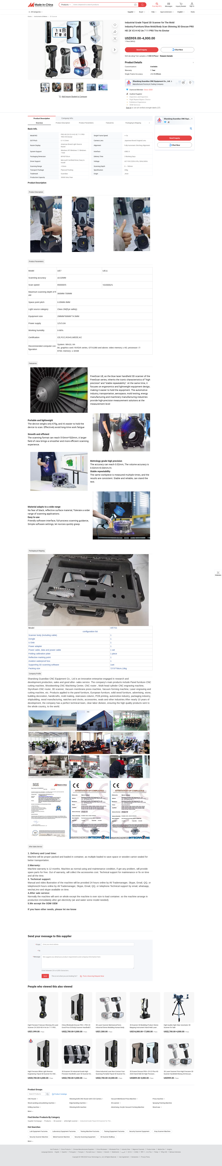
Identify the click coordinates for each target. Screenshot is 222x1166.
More (30, 1141)
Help (153, 12)
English (57, 1152)
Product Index (151, 1149)
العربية (123, 1152)
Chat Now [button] (179, 50)
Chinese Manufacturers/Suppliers (83, 1149)
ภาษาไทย (149, 1152)
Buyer (141, 12)
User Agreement (124, 1157)
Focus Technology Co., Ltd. (95, 1157)
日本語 (136, 1152)
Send (45, 976)
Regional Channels (138, 1149)
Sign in (192, 6)
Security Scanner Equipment (139, 1131)
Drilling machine (33, 1107)
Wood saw (156, 1107)
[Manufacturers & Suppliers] (40, 4)
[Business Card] (191, 128)
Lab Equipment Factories (39, 1131)
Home (30, 16)
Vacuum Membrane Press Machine (123, 1099)
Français (81, 1152)
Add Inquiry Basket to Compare (74, 96)
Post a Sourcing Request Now (92, 976)
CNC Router (32, 1099)
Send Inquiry (141, 50)
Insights (169, 1149)
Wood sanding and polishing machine (41, 1103)
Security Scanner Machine (39, 1137)
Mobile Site (161, 1149)
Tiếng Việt (164, 1152)
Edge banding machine (77, 1103)
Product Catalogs (60, 1094)
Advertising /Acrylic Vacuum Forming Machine (127, 1107)
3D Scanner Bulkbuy (107, 1137)
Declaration (135, 1157)
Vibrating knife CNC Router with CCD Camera (85, 1099)
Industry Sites (126, 1149)
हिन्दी (142, 1152)
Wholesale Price (114, 1149)
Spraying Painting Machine (162, 1103)
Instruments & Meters (40, 16)
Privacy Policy (145, 1157)
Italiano (99, 1152)
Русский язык (90, 1152)
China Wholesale (101, 1149)
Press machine (158, 1099)
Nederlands (115, 1152)
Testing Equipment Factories (114, 1131)
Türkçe (156, 1152)
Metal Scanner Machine (61, 1137)
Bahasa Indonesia (175, 1152)
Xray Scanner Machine (162, 1131)
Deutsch (106, 1152)
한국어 (130, 1152)
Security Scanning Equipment (85, 1137)
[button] (145, 123)
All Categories (36, 12)
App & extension (166, 12)
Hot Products (54, 1149)
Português (72, 1152)
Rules (193, 12)
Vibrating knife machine (77, 1107)
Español (64, 1152)
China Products (66, 1149)
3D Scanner (53, 16)
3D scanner (115, 1103)
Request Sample (166, 56)
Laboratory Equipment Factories (64, 1131)
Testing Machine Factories (89, 1131)
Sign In (128, 107)
